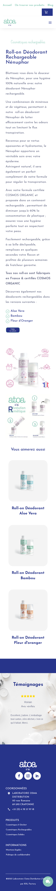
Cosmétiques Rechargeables (19, 830)
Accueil (7, 5)
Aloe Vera (17, 310)
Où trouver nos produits (29, 5)
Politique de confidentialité (18, 855)
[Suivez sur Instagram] (28, 776)
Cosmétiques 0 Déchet (16, 825)
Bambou (16, 315)
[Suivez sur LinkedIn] (37, 776)
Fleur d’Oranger (22, 320)
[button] (26, 734)
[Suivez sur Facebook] (19, 776)
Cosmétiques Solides (15, 835)
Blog (50, 5)
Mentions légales (13, 850)
